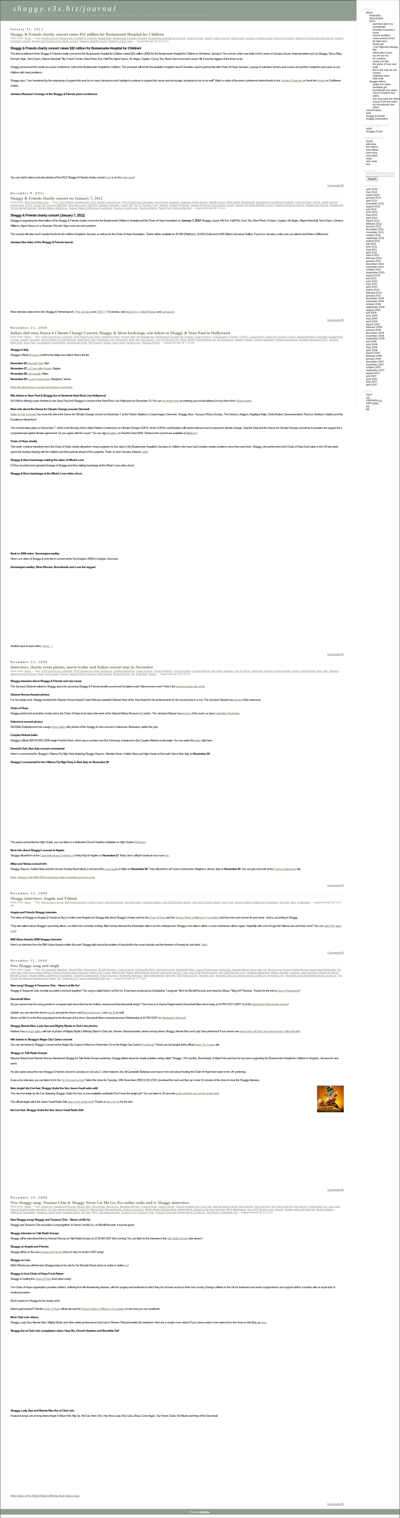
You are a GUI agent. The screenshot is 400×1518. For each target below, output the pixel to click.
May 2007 (371, 381)
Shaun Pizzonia (109, 975)
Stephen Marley (148, 208)
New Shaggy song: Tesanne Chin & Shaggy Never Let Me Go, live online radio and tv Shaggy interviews (99, 1202)
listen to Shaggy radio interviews (70, 972)
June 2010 (372, 281)
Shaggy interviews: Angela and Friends (43, 898)
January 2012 (373, 226)
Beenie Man (76, 969)
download (225, 969)
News (28, 38)
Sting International (154, 975)
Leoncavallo (34, 373)
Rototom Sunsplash (286, 339)
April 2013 (372, 200)
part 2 (111, 1012)
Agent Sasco (161, 202)
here (108, 177)
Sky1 (293, 902)
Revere (279, 1209)
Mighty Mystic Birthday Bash (161, 1209)
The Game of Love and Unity (384, 66)
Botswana (106, 671)
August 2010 (373, 275)
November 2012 (375, 203)
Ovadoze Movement (258, 972)
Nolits (369, 128)
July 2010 (371, 278)
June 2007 (372, 379)
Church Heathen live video (384, 94)
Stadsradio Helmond (130, 975)
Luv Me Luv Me (380, 55)
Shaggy (163, 205)
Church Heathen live (187, 1206)
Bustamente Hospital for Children (167, 38)
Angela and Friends (52, 902)
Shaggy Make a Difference (53, 208)
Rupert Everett (121, 674)
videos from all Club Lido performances (261, 1031)
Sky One (284, 902)
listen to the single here (80, 1101)
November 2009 (375, 301)
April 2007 (372, 384)
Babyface (62, 969)
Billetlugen (191, 433)
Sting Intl (170, 975)
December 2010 (375, 264)
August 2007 (373, 373)
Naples (249, 339)
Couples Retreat (200, 671)
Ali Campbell (48, 969)
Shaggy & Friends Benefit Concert (314, 38)
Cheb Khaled (219, 336)
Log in (369, 394)
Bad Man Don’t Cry (383, 24)
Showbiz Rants (71, 1212)
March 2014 (373, 195)
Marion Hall (118, 972)
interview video (133, 902)
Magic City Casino (100, 972)
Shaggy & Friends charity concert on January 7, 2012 (56, 198)
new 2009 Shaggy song (232, 972)
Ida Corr (262, 969)
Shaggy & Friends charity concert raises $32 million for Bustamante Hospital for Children (87, 34)
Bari (133, 336)
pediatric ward (264, 38)
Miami (129, 972)
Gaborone (257, 671)
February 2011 (374, 258)
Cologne (233, 336)
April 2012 (372, 217)
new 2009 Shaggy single (203, 972)
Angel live (46, 1206)
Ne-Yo (137, 205)
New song (30, 202)
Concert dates (373, 110)
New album (372, 149)
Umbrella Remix (381, 75)
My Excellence (225, 339)
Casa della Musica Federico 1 (56, 855)
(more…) (47, 646)
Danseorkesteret (306, 336)
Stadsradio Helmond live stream (270, 1004)
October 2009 (373, 304)
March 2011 (372, 255)
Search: (370, 170)
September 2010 (375, 272)
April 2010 (372, 286)
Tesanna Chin (207, 975)
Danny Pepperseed (207, 969)
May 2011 (371, 249)
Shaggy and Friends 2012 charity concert (54, 41)
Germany (35, 339)
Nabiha (239, 339)
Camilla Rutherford (124, 671)
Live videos (372, 146)
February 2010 (374, 292)
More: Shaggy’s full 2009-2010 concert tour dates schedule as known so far (52, 877)
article (145, 451)
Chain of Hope (195, 38)
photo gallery (58, 726)
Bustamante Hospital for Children (78, 38)
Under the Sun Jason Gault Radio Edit (83, 978)
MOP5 (191, 339)
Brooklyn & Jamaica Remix (383, 31)
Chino (28, 205)
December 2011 (375, 229)
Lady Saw (15, 972)
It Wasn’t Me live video (385, 101)
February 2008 (374, 355)
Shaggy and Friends (316, 205)
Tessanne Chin (275, 975)
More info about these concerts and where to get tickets (41, 387)
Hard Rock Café (86, 339)
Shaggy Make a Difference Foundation (90, 208)
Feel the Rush (242, 671)
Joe (339, 969)
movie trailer (52, 674)
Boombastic (379, 26)
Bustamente (105, 38)
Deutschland (336, 336)
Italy (137, 339)
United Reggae (147, 311)
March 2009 (373, 324)
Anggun (125, 336)
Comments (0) (335, 185)
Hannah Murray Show (244, 969)
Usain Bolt (141, 674)
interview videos (152, 902)
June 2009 (372, 315)
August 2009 (373, 310)
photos (321, 80)
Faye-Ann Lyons (77, 205)
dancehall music (114, 902)
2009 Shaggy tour (84, 336)
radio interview (309, 972)
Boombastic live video (385, 90)
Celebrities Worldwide (227, 713)
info (167, 855)
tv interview (303, 902)
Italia (131, 339)
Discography (376, 18)
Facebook (148, 1044)
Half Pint (92, 205)
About (369, 12)
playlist (51, 1012)
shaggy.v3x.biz (374, 131)
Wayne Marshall (182, 208)
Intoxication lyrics (382, 52)
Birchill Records (107, 969)
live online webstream (65, 1209)
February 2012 (374, 223)
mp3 (185, 972)
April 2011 (371, 252)
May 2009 (371, 318)
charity (208, 38)
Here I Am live (262, 1206)
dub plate (216, 671)
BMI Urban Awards (75, 902)
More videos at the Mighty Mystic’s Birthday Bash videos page (44, 1495)
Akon (97, 336)
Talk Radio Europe (187, 975)
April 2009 (372, 321)
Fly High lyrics (380, 41)
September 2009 (375, 307)
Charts (369, 141)
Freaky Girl (378, 44)
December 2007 (375, 361)
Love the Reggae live (167, 339)
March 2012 (373, 220)
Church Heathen (163, 671)
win (108, 978)
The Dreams (95, 342)
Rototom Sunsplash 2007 (313, 339)
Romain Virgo (150, 205)
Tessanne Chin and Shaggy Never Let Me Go (311, 975)
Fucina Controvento (38, 379)
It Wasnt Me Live (318, 1206)
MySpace (140, 842)
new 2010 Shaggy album (206, 902)
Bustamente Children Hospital (130, 38)
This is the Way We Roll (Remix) (385, 71)
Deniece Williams (57, 205)
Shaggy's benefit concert (93, 41)
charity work (237, 38)
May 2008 (371, 347)
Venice (107, 342)
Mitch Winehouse (236, 1209)
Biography (375, 15)
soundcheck (43, 342)
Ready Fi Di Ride (381, 61)
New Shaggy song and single (34, 966)
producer (295, 972)
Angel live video (382, 84)
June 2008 (372, 344)
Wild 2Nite (378, 78)
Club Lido (206, 1206)
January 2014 (373, 197)
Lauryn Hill (127, 205)
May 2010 (371, 284)
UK (132, 674)
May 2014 (371, 192)
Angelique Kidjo (110, 336)
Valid (372, 403)
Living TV (84, 1209)
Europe (24, 339)
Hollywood (121, 339)
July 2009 (371, 312)
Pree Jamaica (83, 311)
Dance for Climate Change (280, 336)
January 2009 (373, 330)
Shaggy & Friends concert (289, 205)
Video (204, 944)
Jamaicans (168, 311)
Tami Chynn (165, 208)
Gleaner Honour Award (277, 671)
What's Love (133, 342)
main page (128, 177)
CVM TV (101, 311)
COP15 (244, 336)
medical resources (133, 1209)
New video (372, 155)
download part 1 (93, 1012)
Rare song (371, 161)
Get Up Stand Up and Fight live (58, 339)
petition (113, 433)
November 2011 (375, 232)
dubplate (228, 671)
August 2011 (373, 240)
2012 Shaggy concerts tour (105, 202)
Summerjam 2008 (77, 342)
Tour (46, 202)
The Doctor (212, 1212)
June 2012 (372, 212)
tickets (52, 978)
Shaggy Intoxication (377, 118)
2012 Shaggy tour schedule (137, 202)
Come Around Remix (384, 38)
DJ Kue (14, 339)
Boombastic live (146, 336)
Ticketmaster (243, 400)
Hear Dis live (246, 1206)
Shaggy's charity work (120, 41)
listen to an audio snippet (37, 972)
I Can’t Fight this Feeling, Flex (385, 48)
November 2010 (375, 266)
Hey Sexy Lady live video (386, 98)
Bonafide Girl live (129, 1206)
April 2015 (372, 189)
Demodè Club (35, 363)
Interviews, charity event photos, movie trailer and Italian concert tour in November (81, 667)
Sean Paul (29, 342)
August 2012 (373, 206)
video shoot (118, 342)
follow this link (292, 1031)
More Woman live (206, 339)
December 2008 (375, 333)
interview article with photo (190, 686)
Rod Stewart (105, 674)
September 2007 (375, 370)
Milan (183, 339)
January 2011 (373, 261)
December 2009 (375, 298)
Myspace (34, 355)
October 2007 (373, 367)
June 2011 (371, 246)
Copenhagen (256, 336)
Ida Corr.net (113, 1101)
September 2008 (375, 338)
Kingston (114, 205)
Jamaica (250, 38)
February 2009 (374, 327)
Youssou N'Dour (151, 342)
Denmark (322, 336)
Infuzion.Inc (131, 311)
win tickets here (170, 400)
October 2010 (373, 269)
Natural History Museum (83, 674)
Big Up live (112, 1206)
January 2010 (373, 295)
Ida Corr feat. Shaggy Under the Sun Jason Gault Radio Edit (302, 969)
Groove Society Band (303, 671)
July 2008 (371, 341)
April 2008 (372, 350)
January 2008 (373, 358)
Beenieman (90, 969)
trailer (198, 740)
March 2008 (373, 353)
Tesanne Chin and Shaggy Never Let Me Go (241, 975)
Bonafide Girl (380, 87)
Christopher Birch (145, 969)
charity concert (221, 38)
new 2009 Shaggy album (176, 902)
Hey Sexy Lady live (282, 1206)
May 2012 (371, 215)
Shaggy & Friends (284, 38)
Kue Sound (147, 339)
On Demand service (72, 1080)
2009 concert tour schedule (56, 336)
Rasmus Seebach (264, 339)
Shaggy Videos (377, 81)
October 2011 (373, 235)
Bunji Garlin (233, 202)
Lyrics (372, 21)
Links (368, 113)
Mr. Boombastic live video (383, 106)
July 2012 (371, 209)
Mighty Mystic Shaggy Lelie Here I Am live (158, 972)
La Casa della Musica (39, 368)
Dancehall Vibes (185, 969)
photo (187, 713)
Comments (374, 400)
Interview (371, 144)
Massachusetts (113, 1209)
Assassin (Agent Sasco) (194, 202)
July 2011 (371, 243)
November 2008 (375, 335)
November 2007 (375, 364)
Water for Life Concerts (23, 414)
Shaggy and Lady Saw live (300, 1209)
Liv (49, 1209)
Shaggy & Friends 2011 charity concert (212, 205)
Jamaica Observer (291, 80)
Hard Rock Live (105, 339)
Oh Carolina (379, 58)
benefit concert (49, 38)
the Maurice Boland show (33, 978)
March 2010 (373, 289)
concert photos (182, 671)
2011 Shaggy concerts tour (74, 202)
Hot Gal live (301, 1206)
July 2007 (371, 376)
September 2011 (375, 238)
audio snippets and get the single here (197, 1093)
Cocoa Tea (39, 205)
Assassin (175, 202)
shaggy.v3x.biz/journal (65, 8)
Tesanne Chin (146, 1212)
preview (284, 972)
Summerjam (58, 342)
